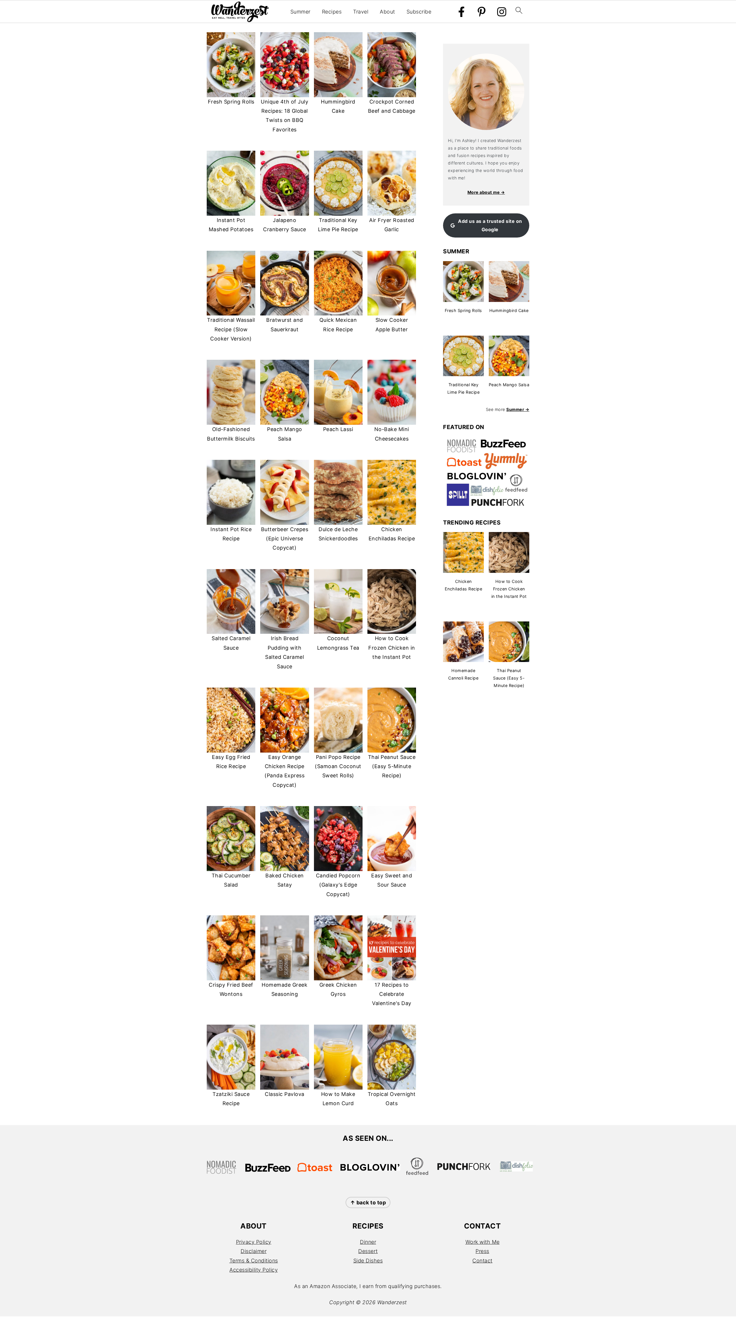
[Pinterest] (481, 12)
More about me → (486, 192)
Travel (360, 12)
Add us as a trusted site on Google (490, 225)
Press (482, 1251)
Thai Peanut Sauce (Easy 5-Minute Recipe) (392, 766)
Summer (300, 12)
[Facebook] (461, 12)
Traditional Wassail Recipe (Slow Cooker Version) (231, 329)
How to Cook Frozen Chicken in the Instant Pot (391, 647)
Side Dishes (368, 1261)
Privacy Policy (253, 1242)
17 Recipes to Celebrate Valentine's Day (391, 994)
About (387, 12)
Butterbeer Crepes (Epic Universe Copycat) (284, 538)
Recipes (332, 12)
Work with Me (482, 1242)
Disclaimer (254, 1251)
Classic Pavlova (284, 1094)
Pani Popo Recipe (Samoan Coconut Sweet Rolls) (338, 766)
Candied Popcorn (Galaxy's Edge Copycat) (338, 885)
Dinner (368, 1242)
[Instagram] (502, 12)
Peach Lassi (338, 429)
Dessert (368, 1251)
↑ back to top (368, 1202)
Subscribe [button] (419, 12)
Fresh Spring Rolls (231, 102)
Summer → (517, 409)
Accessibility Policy (253, 1270)
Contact (482, 1261)
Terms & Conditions (253, 1261)
